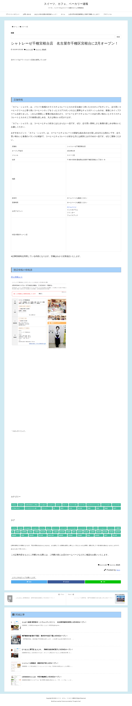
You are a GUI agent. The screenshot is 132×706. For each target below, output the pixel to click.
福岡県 (61, 535)
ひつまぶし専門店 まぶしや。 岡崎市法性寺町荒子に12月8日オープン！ (47, 649)
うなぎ (21, 504)
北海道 (30, 532)
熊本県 (31, 535)
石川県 (41, 535)
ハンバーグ (116, 504)
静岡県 (97, 535)
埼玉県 (43, 532)
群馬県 (70, 535)
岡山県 (86, 532)
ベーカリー (102, 528)
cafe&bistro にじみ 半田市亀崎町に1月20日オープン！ (42, 677)
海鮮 (89, 508)
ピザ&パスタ (16, 508)
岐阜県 (80, 532)
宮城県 (68, 532)
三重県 (118, 528)
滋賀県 (14, 535)
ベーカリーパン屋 (31, 508)
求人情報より (17, 277)
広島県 (92, 532)
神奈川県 (51, 535)
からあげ (43, 504)
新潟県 (105, 532)
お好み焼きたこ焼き (31, 504)
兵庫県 (24, 532)
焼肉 (97, 508)
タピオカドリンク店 (93, 504)
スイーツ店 (25, 26)
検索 (12, 33)
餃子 (115, 508)
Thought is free (76, 701)
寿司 (62, 508)
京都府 (18, 532)
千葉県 (37, 532)
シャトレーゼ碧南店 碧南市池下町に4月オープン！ (40, 663)
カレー (65, 504)
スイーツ (38, 49)
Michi (118, 570)
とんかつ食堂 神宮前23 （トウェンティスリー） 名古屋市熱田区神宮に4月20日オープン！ (54, 622)
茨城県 (80, 535)
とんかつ (51, 504)
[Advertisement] (66, 77)
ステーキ (82, 504)
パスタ (90, 528)
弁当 (70, 508)
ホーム (15, 26)
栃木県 (118, 532)
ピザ (95, 528)
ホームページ (71, 207)
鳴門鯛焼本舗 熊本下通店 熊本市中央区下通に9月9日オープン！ (45, 636)
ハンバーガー (106, 504)
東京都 (111, 532)
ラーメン (45, 508)
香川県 (115, 535)
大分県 (49, 532)
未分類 (80, 508)
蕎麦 (106, 508)
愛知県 (44, 49)
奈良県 (62, 532)
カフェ (58, 504)
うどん (14, 504)
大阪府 (56, 532)
